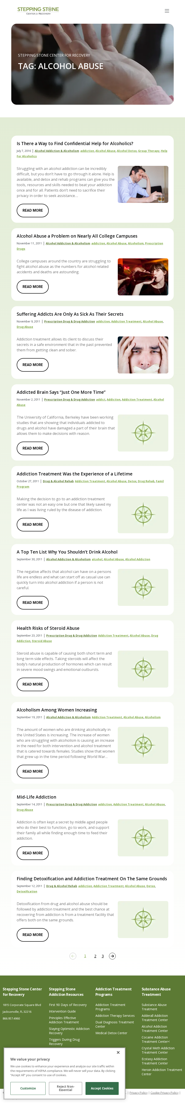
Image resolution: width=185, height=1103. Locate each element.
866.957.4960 (11, 1018)
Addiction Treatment (126, 321)
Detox (132, 481)
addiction (87, 151)
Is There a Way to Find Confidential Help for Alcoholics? (75, 143)
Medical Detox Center (111, 1033)
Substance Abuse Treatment (154, 1007)
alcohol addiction (137, 559)
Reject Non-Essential (65, 1088)
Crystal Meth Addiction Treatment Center (158, 1050)
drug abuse (25, 327)
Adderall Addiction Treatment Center (155, 1017)
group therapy (149, 151)
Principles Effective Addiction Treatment (64, 1020)
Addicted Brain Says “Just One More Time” (61, 392)
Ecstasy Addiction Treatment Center (155, 1061)
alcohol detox (127, 151)
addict (100, 399)
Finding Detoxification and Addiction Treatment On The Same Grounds (92, 879)
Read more (33, 210)
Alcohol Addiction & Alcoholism (57, 151)
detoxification (27, 891)
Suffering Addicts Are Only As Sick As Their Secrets (70, 314)
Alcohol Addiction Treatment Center (155, 1028)
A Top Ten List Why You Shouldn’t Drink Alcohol (67, 552)
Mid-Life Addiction (36, 797)
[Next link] (112, 956)
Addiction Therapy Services (115, 1015)
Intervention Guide (62, 1011)
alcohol (97, 559)
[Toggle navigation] (167, 11)
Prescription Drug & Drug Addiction (69, 321)
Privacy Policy (139, 1093)
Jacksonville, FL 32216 (17, 1012)
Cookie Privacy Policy (164, 1093)
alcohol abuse (105, 151)
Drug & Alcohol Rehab (58, 481)
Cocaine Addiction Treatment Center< (156, 1039)
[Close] (118, 1052)
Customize (28, 1088)
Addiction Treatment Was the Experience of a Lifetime (74, 474)
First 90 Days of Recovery (68, 1005)
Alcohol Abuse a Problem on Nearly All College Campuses (77, 236)
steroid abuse (42, 641)
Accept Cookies (102, 1088)
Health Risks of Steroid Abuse (48, 628)
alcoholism (136, 243)
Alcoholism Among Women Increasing (57, 710)
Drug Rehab (146, 481)
